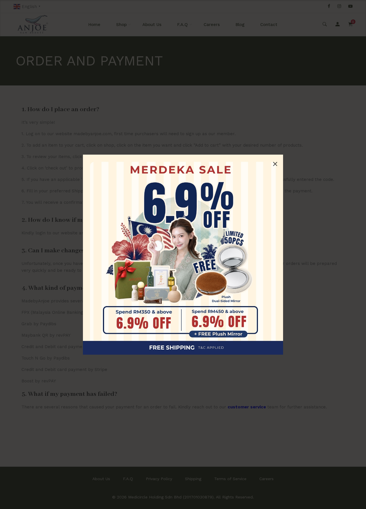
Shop (121, 24)
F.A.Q (182, 24)
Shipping (193, 478)
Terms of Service (230, 478)
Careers (212, 24)
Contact (268, 24)
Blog (240, 24)
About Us (152, 24)
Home (94, 24)
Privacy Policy (159, 478)
